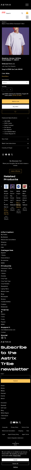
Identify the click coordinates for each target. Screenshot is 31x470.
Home (2, 385)
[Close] (29, 452)
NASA (3, 324)
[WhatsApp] (3, 154)
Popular (3, 322)
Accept (15, 460)
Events (3, 396)
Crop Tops (4, 278)
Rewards (3, 405)
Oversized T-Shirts (6, 268)
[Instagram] (2, 337)
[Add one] (10, 89)
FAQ (2, 247)
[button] (27, 12)
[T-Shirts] (19, 255)
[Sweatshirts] (19, 286)
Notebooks (4, 307)
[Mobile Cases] (19, 291)
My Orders (4, 234)
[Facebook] (6, 154)
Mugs (2, 294)
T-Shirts (3, 273)
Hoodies (3, 276)
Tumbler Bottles (6, 301)
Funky (3, 319)
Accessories (4, 260)
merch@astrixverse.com (8, 329)
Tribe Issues (4, 415)
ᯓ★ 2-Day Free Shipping (6, 218)
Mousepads (4, 296)
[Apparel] (19, 252)
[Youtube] (14, 422)
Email (2, 373)
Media (3, 390)
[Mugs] (19, 294)
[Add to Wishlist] (15, 112)
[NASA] (19, 263)
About (3, 398)
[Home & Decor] (19, 258)
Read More (5, 76)
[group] (15, 206)
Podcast (3, 393)
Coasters (3, 304)
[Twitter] (12, 154)
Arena (2, 388)
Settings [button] (15, 467)
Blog (2, 410)
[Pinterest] (9, 154)
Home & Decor (5, 258)
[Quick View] (6, 186)
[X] (5, 337)
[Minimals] (19, 271)
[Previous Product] (1, 186)
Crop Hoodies (5, 283)
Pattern (3, 314)
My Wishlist (4, 237)
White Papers (5, 413)
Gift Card (3, 244)
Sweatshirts (4, 286)
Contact (3, 332)
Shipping (3, 242)
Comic (3, 316)
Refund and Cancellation (8, 239)
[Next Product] (30, 186)
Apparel (3, 252)
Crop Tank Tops (5, 281)
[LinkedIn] (17, 422)
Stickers (3, 299)
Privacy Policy (17, 455)
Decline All (15, 463)
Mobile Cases (5, 291)
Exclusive (4, 402)
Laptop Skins (5, 289)
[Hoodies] (19, 276)
